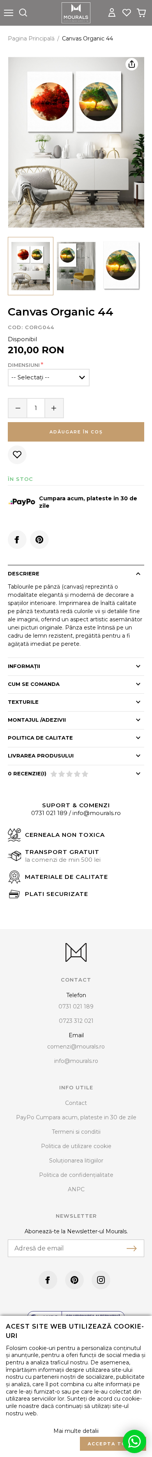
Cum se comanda (34, 684)
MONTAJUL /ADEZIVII (37, 720)
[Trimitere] (131, 1248)
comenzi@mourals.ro (76, 1046)
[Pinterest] (39, 539)
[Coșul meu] (141, 12)
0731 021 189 (49, 813)
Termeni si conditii (76, 1131)
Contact (76, 1102)
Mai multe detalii (76, 1430)
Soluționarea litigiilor (76, 1160)
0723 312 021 (76, 1020)
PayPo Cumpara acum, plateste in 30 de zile (76, 1117)
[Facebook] (17, 539)
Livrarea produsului (41, 755)
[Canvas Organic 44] (30, 266)
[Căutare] (23, 12)
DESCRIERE (23, 573)
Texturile (23, 702)
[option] (76, 142)
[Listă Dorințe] (126, 12)
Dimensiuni (24, 365)
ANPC (76, 1189)
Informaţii (24, 666)
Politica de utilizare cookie (76, 1146)
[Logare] (111, 12)
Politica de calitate (40, 738)
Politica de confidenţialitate (76, 1174)
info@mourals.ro (96, 813)
